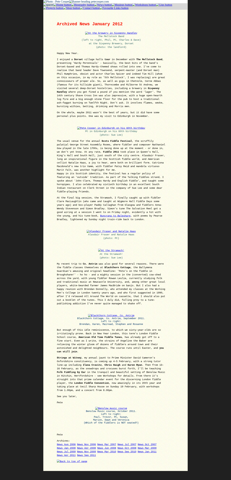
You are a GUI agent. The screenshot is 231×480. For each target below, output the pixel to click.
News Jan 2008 (66, 448)
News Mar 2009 (147, 448)
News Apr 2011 (66, 455)
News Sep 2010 (126, 451)
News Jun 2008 (106, 448)
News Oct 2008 (126, 448)
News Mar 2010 (106, 451)
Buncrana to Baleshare (115, 215)
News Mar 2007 (106, 444)
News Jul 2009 (66, 451)
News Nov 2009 (86, 451)
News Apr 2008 (86, 448)
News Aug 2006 (66, 444)
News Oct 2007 (147, 444)
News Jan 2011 (147, 451)
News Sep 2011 (86, 455)
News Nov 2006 (86, 444)
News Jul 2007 (126, 444)
